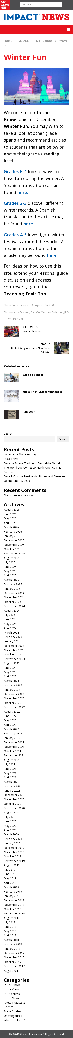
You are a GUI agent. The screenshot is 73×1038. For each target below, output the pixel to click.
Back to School (32, 375)
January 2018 (12, 949)
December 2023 (14, 646)
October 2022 (12, 703)
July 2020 (9, 817)
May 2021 (10, 773)
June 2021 (10, 769)
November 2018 (14, 905)
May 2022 (10, 720)
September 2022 (14, 707)
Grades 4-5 (16, 234)
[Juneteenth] (11, 414)
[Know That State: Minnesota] (11, 396)
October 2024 (12, 602)
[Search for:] (41, 4)
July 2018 (9, 922)
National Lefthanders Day (20, 454)
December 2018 (14, 900)
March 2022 (11, 729)
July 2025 (9, 562)
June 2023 (10, 668)
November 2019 (14, 852)
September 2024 (14, 606)
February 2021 (13, 786)
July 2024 (9, 615)
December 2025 (14, 540)
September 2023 (14, 659)
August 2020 (12, 812)
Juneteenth (30, 411)
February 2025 (13, 584)
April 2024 (10, 628)
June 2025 (10, 567)
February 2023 (13, 685)
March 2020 (11, 834)
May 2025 (10, 571)
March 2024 (11, 632)
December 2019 (14, 848)
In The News (12, 994)
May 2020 (10, 826)
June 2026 (10, 514)
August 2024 (12, 610)
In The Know (12, 985)
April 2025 (10, 575)
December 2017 (14, 953)
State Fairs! (11, 459)
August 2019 (12, 865)
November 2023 (14, 650)
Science (23, 41)
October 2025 (12, 549)
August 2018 (12, 918)
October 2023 (12, 654)
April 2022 (10, 725)
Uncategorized (13, 1016)
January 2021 (12, 790)
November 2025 (14, 545)
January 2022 (12, 738)
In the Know (11, 989)
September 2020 (14, 808)
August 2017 (12, 971)
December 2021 (14, 742)
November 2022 (14, 698)
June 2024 (10, 619)
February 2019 (13, 891)
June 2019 (10, 874)
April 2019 (10, 883)
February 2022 (13, 733)
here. (22, 192)
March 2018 (11, 940)
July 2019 (9, 870)
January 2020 (12, 843)
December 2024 (14, 593)
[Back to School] (11, 377)
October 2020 (12, 804)
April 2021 (10, 777)
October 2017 (12, 962)
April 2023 (10, 676)
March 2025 (11, 580)
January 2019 (12, 896)
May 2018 (10, 931)
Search (8, 433)
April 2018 (10, 935)
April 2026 (10, 523)
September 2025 (14, 553)
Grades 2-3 (15, 203)
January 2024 (12, 641)
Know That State (14, 1002)
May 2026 (10, 518)
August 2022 (12, 711)
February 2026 (13, 531)
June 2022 (10, 716)
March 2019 (11, 887)
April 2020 (10, 830)
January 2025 (12, 589)
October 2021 (12, 751)
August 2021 (12, 760)
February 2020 (13, 839)
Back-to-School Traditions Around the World (32, 463)
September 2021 (14, 755)
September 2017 (14, 966)
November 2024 (14, 597)
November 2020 (14, 799)
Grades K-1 (15, 171)
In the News (11, 998)
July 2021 (9, 764)
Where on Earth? (14, 1020)
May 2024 (10, 624)
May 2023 (10, 672)
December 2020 (14, 795)
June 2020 (10, 821)
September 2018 (14, 913)
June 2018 (10, 927)
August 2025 (12, 558)
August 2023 (12, 663)
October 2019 (12, 856)
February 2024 (13, 637)
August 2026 (12, 509)
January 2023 (12, 690)
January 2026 (12, 536)
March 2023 (11, 681)
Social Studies (12, 1011)
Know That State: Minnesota (42, 392)
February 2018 (13, 944)
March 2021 (11, 782)
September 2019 (14, 861)
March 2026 (11, 527)
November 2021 (14, 747)
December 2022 (14, 694)
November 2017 (14, 957)
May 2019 (10, 878)
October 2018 (12, 909)
